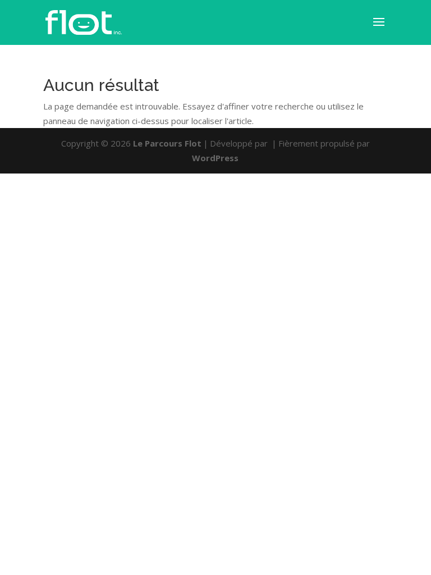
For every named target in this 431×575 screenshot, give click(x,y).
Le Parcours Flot (167, 143)
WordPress (215, 157)
